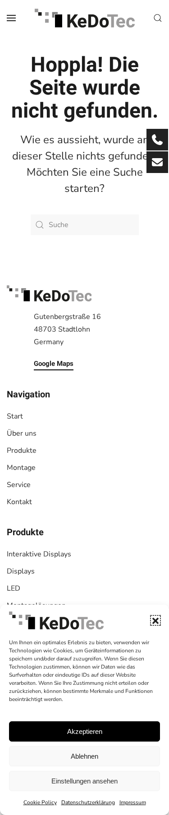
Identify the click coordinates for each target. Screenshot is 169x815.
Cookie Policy (40, 802)
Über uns (22, 433)
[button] (155, 620)
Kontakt (19, 502)
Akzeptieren (84, 731)
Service (19, 485)
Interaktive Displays (39, 554)
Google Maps (53, 364)
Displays (21, 571)
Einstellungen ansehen (84, 781)
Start (15, 416)
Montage (21, 468)
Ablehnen (84, 756)
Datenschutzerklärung (88, 802)
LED (13, 588)
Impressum (132, 802)
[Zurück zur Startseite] (85, 18)
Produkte (22, 450)
